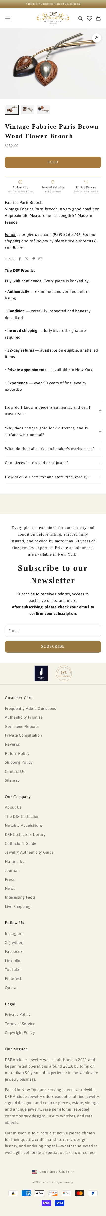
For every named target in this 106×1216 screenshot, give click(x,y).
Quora (11, 987)
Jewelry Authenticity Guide (29, 852)
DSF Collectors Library (25, 834)
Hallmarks (14, 861)
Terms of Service (20, 1023)
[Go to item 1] (12, 110)
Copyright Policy (20, 1032)
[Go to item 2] (28, 110)
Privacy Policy (17, 1014)
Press (10, 879)
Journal (11, 870)
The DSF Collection (22, 816)
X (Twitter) (14, 942)
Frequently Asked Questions (30, 708)
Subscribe (53, 646)
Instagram (14, 933)
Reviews (12, 744)
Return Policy (17, 753)
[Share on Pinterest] (33, 259)
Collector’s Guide (20, 843)
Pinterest (13, 978)
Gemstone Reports (22, 726)
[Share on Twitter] (27, 259)
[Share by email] (40, 259)
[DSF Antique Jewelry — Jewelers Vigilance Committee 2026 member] (64, 673)
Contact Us (15, 771)
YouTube (12, 969)
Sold (53, 162)
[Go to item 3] (43, 110)
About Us (13, 807)
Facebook (14, 951)
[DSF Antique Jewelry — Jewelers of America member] (41, 673)
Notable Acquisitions (24, 825)
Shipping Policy (19, 762)
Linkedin (12, 960)
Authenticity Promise (24, 717)
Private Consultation (23, 735)
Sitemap (12, 780)
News (10, 888)
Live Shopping (17, 906)
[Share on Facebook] (20, 259)
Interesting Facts (20, 897)
